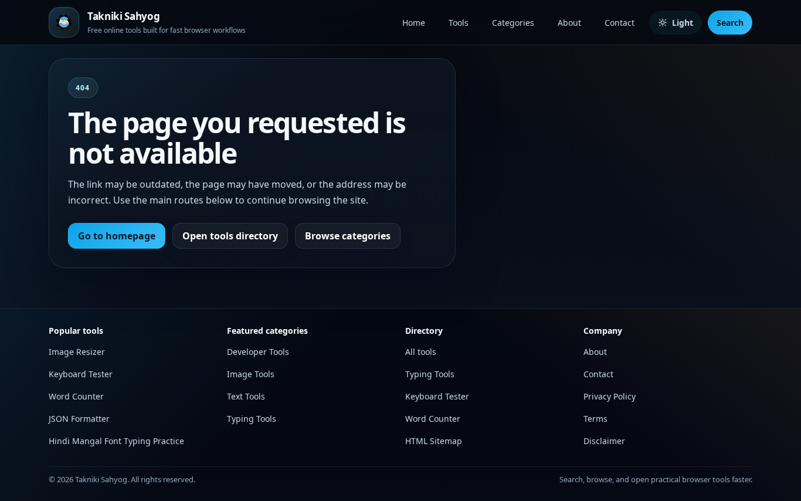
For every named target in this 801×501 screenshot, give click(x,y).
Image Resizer (77, 351)
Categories (513, 22)
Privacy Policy (609, 396)
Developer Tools (258, 351)
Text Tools (246, 396)
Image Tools (250, 374)
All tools (420, 351)
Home (413, 22)
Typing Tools (251, 418)
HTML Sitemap (433, 440)
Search (730, 22)
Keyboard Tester (81, 374)
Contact (619, 22)
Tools (459, 22)
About (569, 22)
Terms (595, 418)
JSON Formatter (79, 418)
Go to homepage (116, 235)
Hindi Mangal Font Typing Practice (116, 440)
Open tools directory (230, 235)
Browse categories (348, 235)
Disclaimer (604, 440)
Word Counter (76, 396)
